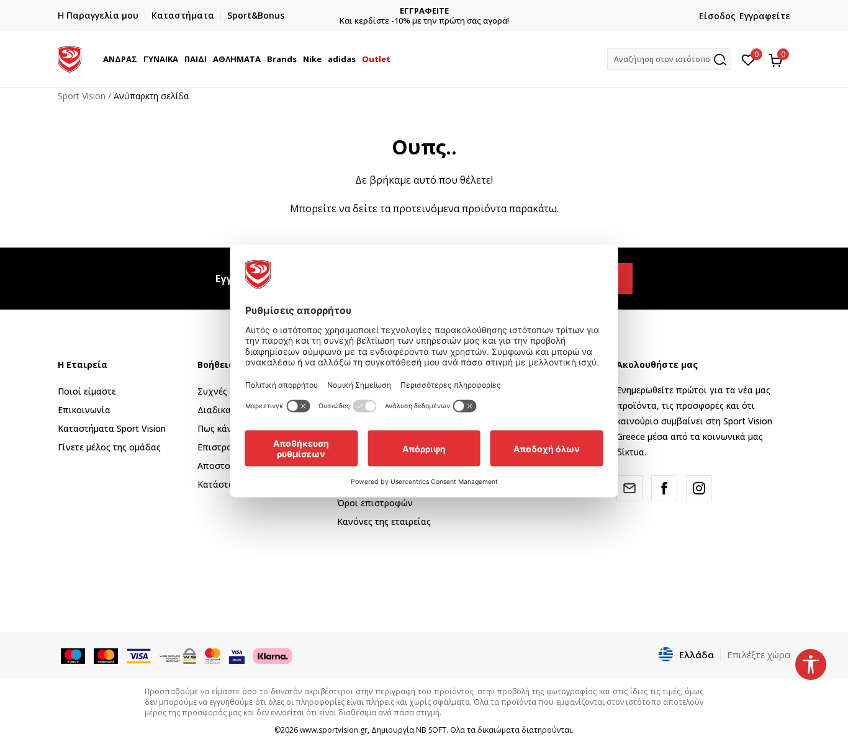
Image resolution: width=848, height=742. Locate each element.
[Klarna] (272, 655)
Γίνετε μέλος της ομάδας (109, 447)
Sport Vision (82, 96)
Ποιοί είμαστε (87, 391)
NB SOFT (431, 730)
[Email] (629, 488)
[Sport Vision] (69, 58)
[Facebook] (664, 488)
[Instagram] (699, 488)
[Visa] (237, 655)
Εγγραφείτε (764, 16)
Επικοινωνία (84, 410)
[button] (139, 59)
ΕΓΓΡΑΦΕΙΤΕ (424, 11)
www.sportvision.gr (334, 730)
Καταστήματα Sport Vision (112, 428)
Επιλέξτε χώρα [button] (758, 654)
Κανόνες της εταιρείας (384, 521)
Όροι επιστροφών (375, 503)
